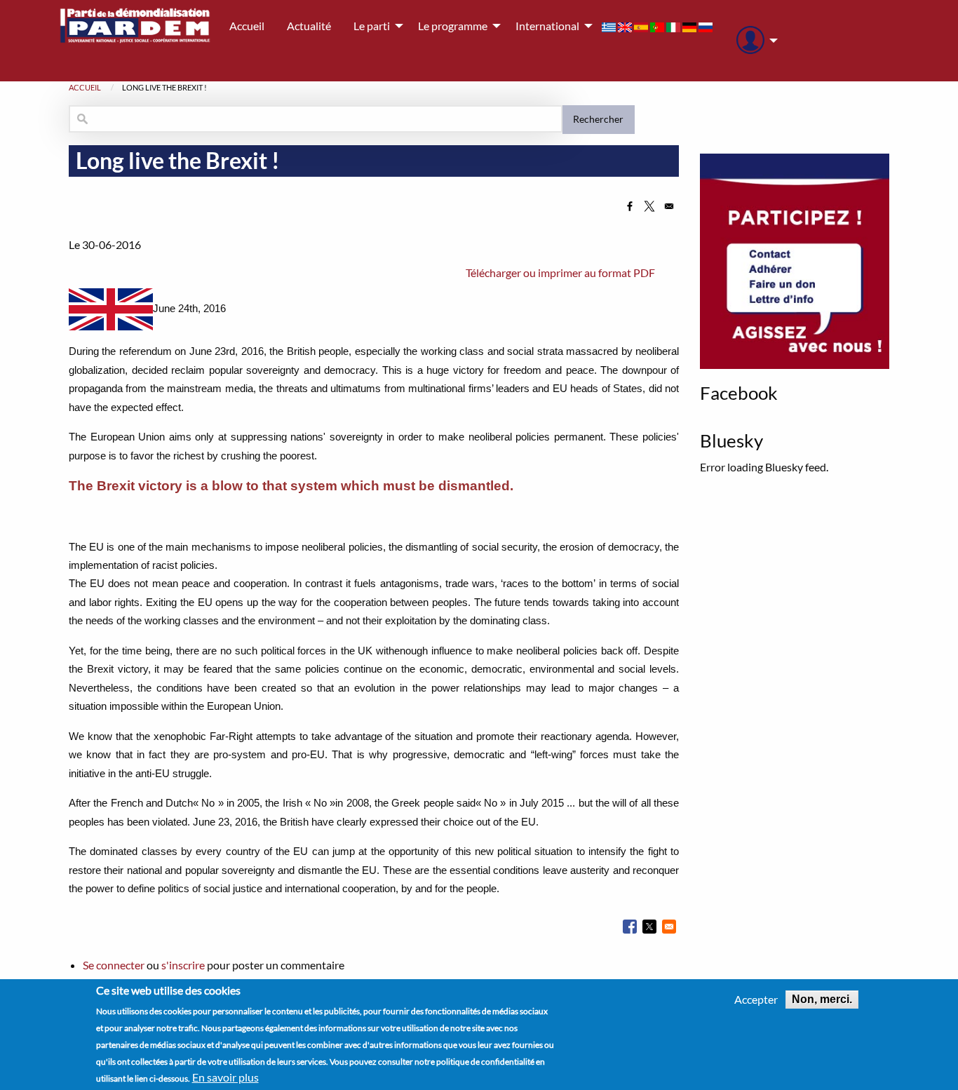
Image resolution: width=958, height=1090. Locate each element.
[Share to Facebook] (630, 206)
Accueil (85, 87)
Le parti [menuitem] (371, 25)
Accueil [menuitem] (246, 25)
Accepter (756, 999)
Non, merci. (822, 999)
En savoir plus (225, 1077)
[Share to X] (649, 206)
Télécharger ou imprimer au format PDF (560, 272)
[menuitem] (753, 40)
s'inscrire (183, 964)
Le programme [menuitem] (452, 25)
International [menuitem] (547, 25)
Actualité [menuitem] (309, 25)
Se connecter (113, 964)
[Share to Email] (669, 206)
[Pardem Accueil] (135, 40)
